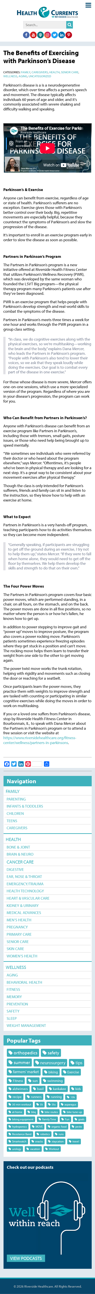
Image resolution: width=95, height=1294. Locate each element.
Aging (12, 975)
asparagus (70, 1104)
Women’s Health (22, 955)
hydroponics (19, 1126)
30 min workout (21, 1104)
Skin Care (15, 948)
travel (75, 1141)
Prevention (17, 1004)
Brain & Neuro (20, 854)
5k (41, 1104)
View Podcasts (26, 1258)
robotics (45, 1134)
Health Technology (25, 890)
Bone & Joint (18, 847)
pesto (78, 1126)
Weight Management (26, 1025)
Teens (12, 820)
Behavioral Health (24, 982)
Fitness (13, 989)
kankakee (59, 1089)
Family (12, 791)
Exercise (73, 1072)
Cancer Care (20, 862)
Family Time (49, 1119)
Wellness (16, 967)
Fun (67, 1119)
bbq (33, 1112)
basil (40, 1089)
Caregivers (17, 827)
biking (53, 1072)
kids (78, 1089)
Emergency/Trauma (25, 883)
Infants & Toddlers (25, 806)
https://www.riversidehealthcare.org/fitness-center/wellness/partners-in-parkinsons (39, 740)
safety (53, 1052)
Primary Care (19, 934)
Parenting (16, 799)
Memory (14, 996)
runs (61, 1134)
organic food (58, 1126)
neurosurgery (52, 1062)
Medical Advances (24, 912)
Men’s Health (19, 919)
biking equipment (22, 1119)
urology (16, 1149)
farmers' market (26, 1071)
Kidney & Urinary (23, 905)
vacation (35, 1149)
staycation (58, 1141)
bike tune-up (74, 1112)
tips (79, 1062)
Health (13, 839)
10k (72, 1097)
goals (81, 1119)
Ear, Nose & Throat (24, 876)
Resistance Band (21, 1134)
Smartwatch (19, 1141)
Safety (13, 1011)
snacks (39, 1141)
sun (35, 1080)
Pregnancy (17, 927)
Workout (54, 1149)
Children (15, 813)
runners (36, 1097)
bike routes (51, 1112)
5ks (54, 1104)
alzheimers (20, 1089)
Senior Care (18, 941)
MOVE (39, 1126)
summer (22, 1062)
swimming (55, 1080)
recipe (17, 1097)
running (56, 1097)
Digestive (15, 869)
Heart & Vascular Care (28, 898)
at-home (17, 1112)
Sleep (12, 1018)
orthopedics (25, 1052)
